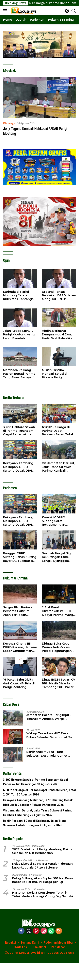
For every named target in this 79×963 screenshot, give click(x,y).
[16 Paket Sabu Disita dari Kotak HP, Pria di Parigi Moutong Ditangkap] (20, 666)
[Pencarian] (73, 10)
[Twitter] (29, 931)
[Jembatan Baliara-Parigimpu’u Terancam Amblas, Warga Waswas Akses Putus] (13, 717)
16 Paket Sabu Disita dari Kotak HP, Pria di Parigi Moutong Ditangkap (19, 683)
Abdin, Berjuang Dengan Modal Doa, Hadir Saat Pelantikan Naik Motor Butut (58, 334)
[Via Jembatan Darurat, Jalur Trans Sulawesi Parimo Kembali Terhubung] (59, 449)
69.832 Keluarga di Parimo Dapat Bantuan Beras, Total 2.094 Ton (57, 430)
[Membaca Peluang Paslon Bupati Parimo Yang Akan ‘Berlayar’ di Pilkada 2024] (20, 356)
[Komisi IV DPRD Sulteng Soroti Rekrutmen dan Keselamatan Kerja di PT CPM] (59, 503)
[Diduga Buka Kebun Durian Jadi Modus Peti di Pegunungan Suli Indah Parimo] (59, 630)
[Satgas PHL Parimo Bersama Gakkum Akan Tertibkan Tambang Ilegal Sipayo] (20, 593)
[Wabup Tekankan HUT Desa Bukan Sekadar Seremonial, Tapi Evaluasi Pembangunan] (13, 736)
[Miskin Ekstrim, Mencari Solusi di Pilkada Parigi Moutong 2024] (59, 356)
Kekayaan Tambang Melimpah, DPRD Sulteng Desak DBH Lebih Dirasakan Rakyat (18, 466)
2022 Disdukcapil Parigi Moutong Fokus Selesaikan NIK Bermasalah (42, 851)
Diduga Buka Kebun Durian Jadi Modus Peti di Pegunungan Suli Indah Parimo (57, 647)
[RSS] (59, 931)
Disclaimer (39, 947)
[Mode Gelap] (67, 10)
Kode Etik (20, 947)
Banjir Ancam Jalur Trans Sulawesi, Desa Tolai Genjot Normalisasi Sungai (46, 753)
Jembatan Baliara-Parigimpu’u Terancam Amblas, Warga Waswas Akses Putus (48, 716)
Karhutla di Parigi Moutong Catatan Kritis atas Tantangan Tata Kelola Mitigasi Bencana (19, 295)
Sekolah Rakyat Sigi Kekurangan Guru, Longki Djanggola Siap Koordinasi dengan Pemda (57, 557)
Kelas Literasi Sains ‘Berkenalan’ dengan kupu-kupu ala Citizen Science (42, 865)
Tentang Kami (29, 942)
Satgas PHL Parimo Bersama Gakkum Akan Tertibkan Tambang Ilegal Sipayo (17, 611)
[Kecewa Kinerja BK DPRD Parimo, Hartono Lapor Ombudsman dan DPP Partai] (20, 630)
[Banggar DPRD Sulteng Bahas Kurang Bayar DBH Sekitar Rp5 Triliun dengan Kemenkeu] (20, 539)
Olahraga (9, 123)
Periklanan (58, 947)
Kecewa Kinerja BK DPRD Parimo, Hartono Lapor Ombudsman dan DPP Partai (20, 647)
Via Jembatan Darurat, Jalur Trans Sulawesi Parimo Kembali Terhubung (58, 466)
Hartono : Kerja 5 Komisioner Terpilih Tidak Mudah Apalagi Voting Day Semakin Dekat (43, 894)
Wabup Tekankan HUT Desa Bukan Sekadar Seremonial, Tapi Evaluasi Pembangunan (50, 735)
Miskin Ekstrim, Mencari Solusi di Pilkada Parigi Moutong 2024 (54, 373)
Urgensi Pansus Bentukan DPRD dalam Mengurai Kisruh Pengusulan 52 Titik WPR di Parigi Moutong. (59, 295)
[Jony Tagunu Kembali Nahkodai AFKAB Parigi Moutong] (39, 97)
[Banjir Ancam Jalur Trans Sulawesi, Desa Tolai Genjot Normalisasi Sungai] (13, 754)
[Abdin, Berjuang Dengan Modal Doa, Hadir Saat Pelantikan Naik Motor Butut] (59, 317)
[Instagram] (44, 931)
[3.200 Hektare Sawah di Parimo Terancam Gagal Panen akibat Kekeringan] (20, 413)
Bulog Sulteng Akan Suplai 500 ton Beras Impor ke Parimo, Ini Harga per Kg (42, 880)
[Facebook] (21, 931)
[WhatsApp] (51, 931)
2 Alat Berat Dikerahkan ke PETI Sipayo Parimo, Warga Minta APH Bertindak (58, 611)
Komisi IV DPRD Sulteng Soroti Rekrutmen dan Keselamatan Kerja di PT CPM (58, 521)
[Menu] (6, 10)
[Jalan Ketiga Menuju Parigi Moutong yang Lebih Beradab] (20, 317)
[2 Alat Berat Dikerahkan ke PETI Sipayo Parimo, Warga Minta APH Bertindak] (59, 593)
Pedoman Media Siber (59, 942)
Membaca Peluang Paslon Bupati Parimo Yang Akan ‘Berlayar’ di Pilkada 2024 (20, 373)
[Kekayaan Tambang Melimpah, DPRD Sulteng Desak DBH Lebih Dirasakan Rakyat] (20, 449)
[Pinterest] (36, 931)
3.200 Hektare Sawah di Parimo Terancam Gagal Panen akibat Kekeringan (19, 430)
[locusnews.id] (24, 10)
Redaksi (10, 942)
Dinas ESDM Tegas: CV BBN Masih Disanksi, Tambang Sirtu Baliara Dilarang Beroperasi (58, 683)
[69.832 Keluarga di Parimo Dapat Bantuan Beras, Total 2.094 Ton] (59, 413)
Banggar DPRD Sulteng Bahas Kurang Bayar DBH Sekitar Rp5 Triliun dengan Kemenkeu (20, 557)
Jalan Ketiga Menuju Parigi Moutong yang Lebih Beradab (19, 334)
